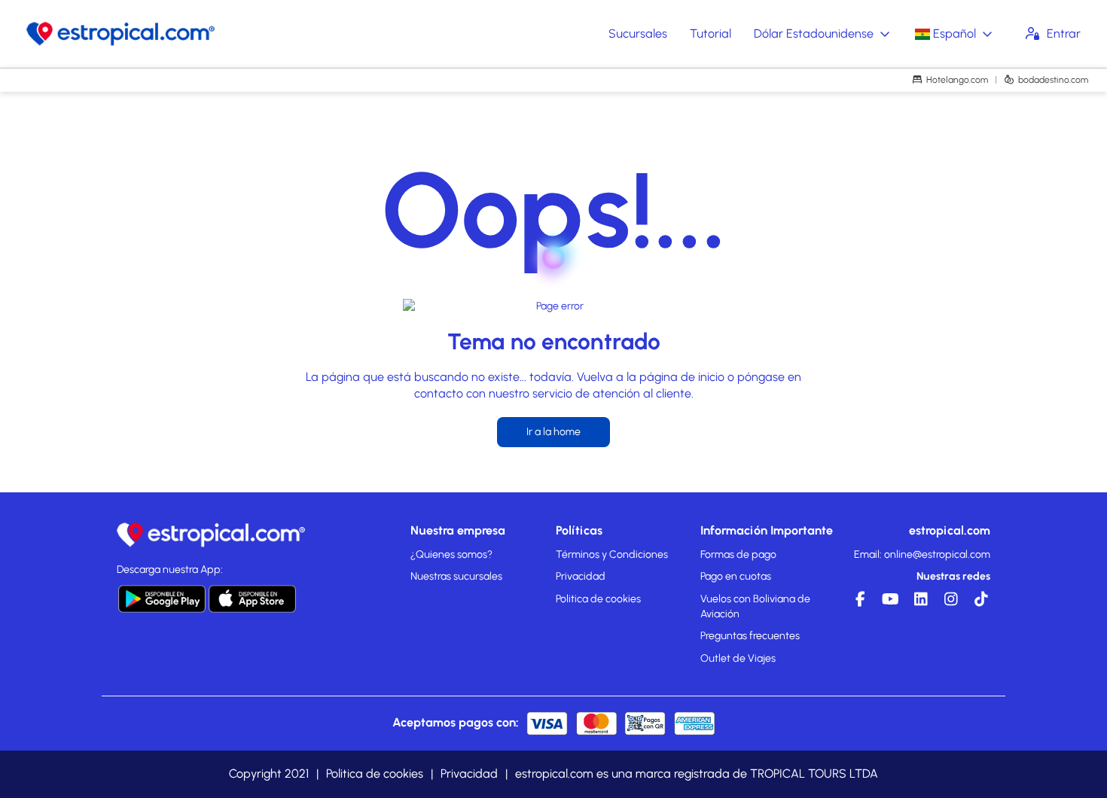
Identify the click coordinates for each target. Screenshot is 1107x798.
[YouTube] (888, 603)
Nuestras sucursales (456, 576)
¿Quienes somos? (451, 554)
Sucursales (637, 33)
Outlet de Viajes (738, 658)
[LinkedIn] (918, 603)
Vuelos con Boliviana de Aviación (755, 606)
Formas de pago (738, 554)
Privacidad (580, 576)
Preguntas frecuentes (750, 635)
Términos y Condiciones (612, 554)
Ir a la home (553, 431)
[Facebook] (858, 603)
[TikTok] (979, 603)
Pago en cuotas (735, 576)
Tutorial (710, 33)
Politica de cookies (598, 598)
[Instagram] (949, 603)
